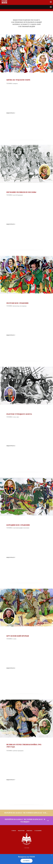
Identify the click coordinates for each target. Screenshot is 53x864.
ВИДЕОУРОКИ (21, 830)
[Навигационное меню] (51, 7)
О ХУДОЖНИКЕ (38, 830)
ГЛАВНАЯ (14, 830)
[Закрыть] (51, 855)
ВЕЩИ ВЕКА (29, 830)
